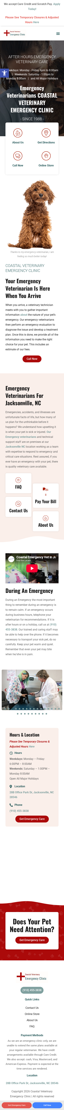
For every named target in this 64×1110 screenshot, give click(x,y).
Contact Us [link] (32, 1007)
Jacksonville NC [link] (15, 446)
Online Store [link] (32, 1014)
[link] (4, 73)
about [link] (23, 314)
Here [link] (36, 22)
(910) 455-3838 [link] (19, 811)
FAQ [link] (32, 1026)
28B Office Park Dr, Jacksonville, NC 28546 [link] (32, 1083)
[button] (58, 33)
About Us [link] (32, 1020)
